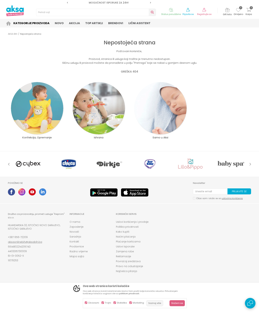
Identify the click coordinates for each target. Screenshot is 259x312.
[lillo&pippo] (190, 164)
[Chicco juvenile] (68, 164)
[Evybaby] (149, 164)
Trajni (108, 302)
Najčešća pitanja (126, 271)
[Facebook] (11, 191)
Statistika (122, 302)
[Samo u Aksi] (160, 108)
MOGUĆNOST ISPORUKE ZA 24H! (109, 2)
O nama (75, 222)
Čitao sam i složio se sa (219, 198)
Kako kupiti (122, 231)
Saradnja (75, 236)
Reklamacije (123, 256)
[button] (96, 12)
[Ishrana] (99, 108)
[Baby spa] (230, 164)
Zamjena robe (125, 251)
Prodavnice (77, 246)
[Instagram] (21, 191)
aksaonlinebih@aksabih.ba (25, 242)
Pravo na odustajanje (129, 266)
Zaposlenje (77, 227)
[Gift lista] (227, 10)
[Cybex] (28, 164)
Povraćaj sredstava (128, 261)
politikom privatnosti (129, 293)
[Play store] (104, 192)
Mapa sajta (77, 256)
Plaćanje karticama (128, 241)
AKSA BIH (12, 33)
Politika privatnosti (127, 227)
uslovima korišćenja (232, 198)
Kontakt (74, 241)
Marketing (138, 302)
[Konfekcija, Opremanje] (37, 108)
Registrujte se (204, 14)
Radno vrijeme (79, 251)
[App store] (134, 192)
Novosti (74, 231)
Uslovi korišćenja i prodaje (132, 222)
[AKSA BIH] (15, 10)
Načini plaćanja (125, 236)
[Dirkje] (109, 164)
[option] (109, 2)
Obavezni (93, 302)
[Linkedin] (42, 191)
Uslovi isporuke (125, 246)
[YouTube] (32, 191)
